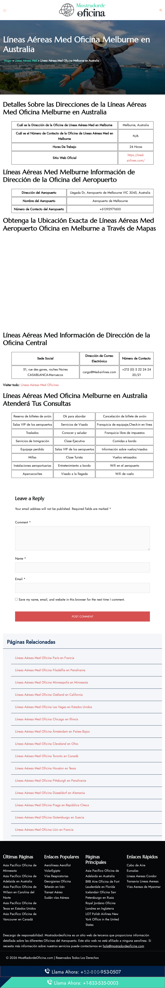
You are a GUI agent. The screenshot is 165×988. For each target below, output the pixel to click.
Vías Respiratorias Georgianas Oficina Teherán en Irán (57, 881)
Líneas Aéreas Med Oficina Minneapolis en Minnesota (51, 682)
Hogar (8, 61)
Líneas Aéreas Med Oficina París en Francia (44, 658)
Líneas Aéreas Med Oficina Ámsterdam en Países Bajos (52, 731)
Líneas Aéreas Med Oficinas (40, 385)
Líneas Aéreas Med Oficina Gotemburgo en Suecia (49, 817)
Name (20, 558)
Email (20, 579)
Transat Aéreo (53, 892)
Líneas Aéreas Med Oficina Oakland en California (49, 694)
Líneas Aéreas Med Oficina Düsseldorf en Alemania (50, 792)
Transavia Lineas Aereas (142, 881)
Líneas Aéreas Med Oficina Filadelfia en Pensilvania (50, 670)
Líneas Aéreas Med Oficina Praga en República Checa (52, 805)
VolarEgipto (52, 870)
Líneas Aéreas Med (26, 61)
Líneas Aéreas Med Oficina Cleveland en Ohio (46, 743)
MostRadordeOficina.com (35, 957)
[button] (161, 10)
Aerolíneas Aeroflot (57, 865)
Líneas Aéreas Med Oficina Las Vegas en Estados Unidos (53, 707)
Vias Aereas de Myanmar (144, 886)
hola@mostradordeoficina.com (123, 946)
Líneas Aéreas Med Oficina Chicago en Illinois (46, 719)
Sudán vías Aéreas (56, 897)
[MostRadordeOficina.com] (82, 9)
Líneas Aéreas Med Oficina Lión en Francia (44, 829)
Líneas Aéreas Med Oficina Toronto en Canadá (46, 756)
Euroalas (132, 870)
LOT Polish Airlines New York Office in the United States (102, 919)
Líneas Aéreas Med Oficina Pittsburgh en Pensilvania (50, 780)
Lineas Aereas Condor (142, 876)
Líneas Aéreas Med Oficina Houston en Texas (45, 768)
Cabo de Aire (136, 865)
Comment (23, 522)
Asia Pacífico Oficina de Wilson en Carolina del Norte (19, 892)
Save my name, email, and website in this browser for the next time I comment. (72, 599)
